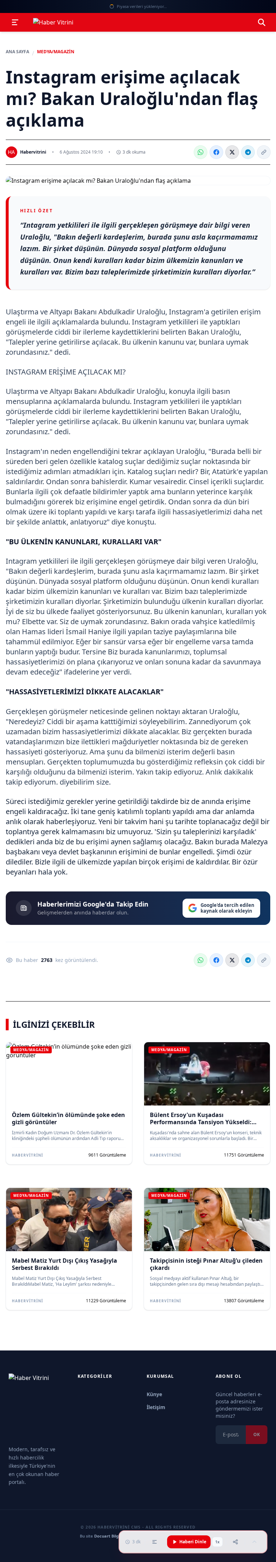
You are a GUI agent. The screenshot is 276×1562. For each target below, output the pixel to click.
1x (217, 1541)
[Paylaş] (235, 1541)
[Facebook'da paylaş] (216, 152)
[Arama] (261, 22)
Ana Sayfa (17, 52)
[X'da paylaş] (232, 152)
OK (256, 1434)
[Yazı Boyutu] (154, 1541)
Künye (154, 1394)
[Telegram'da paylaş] (248, 152)
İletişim (156, 1407)
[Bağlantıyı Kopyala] (263, 152)
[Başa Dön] (254, 1541)
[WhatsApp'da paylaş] (200, 152)
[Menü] (15, 22)
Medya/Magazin (55, 52)
